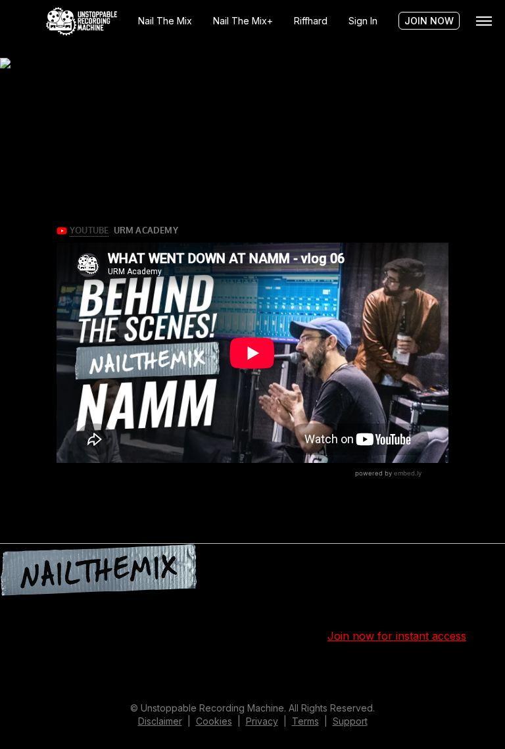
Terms (305, 721)
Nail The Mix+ (243, 20)
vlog (359, 672)
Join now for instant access (396, 635)
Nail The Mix (165, 20)
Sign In (363, 20)
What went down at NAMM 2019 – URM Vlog (113, 128)
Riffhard (310, 20)
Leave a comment (414, 672)
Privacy (262, 721)
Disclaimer (160, 721)
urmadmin (196, 672)
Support (350, 721)
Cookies (214, 721)
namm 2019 (313, 672)
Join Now (429, 20)
